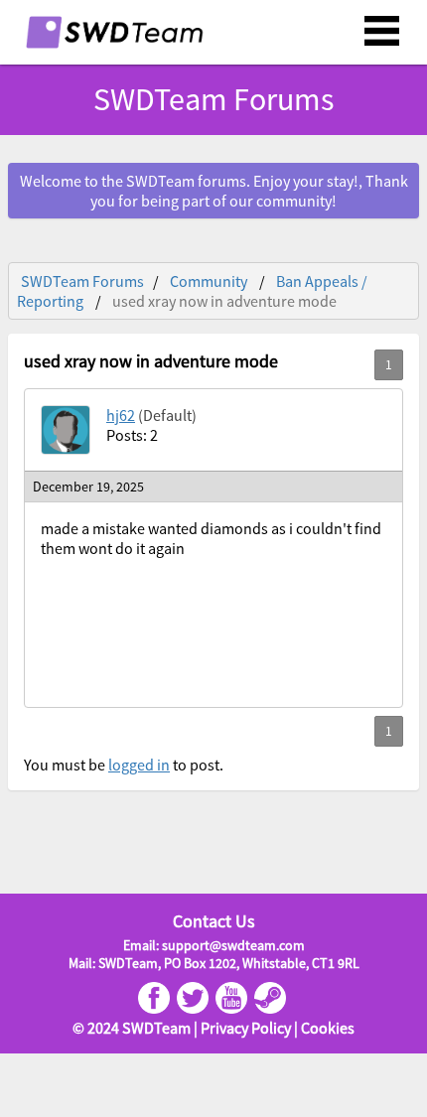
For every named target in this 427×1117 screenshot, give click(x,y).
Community (208, 281)
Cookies (328, 1028)
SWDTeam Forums (82, 281)
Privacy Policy (246, 1028)
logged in (139, 764)
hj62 (120, 415)
